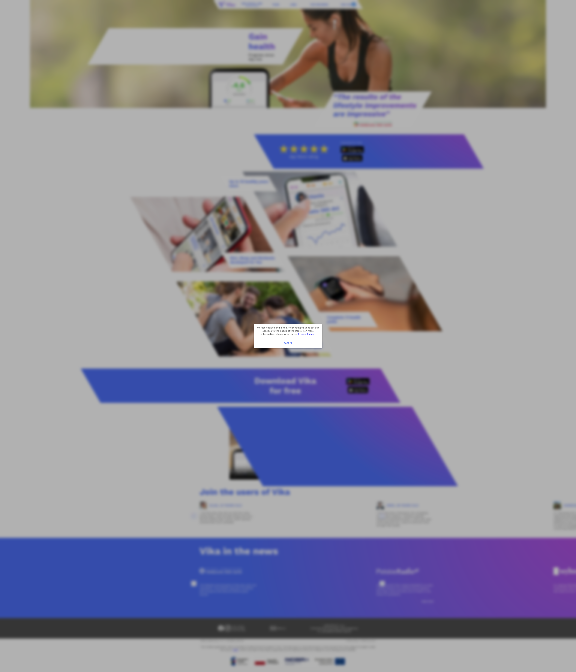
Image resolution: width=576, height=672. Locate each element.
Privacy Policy (306, 333)
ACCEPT (288, 343)
